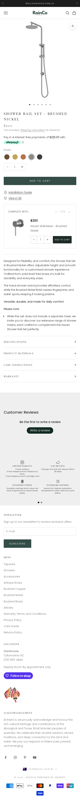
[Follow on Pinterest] (25, 757)
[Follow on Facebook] (5, 757)
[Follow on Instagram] (15, 757)
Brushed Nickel (13, 595)
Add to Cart (62, 239)
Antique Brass (13, 583)
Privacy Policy (13, 620)
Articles (8, 608)
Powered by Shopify (51, 777)
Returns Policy (13, 632)
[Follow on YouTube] (34, 757)
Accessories (12, 576)
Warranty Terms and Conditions (25, 614)
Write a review (40, 430)
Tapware (9, 564)
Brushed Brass (13, 601)
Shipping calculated (32, 130)
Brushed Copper (15, 589)
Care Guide (11, 626)
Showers (9, 570)
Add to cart (40, 181)
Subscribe (17, 543)
